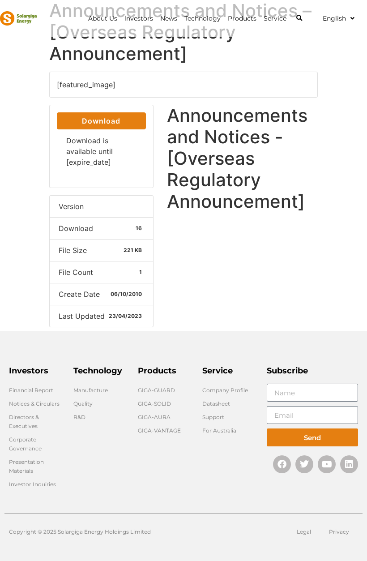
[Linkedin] (349, 464)
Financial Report (31, 390)
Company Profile (225, 390)
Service (275, 18)
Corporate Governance (25, 444)
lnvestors (138, 18)
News (168, 18)
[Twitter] (304, 464)
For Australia (219, 430)
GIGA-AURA (154, 417)
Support (213, 417)
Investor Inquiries (32, 484)
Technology (202, 18)
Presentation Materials (26, 466)
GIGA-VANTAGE (159, 430)
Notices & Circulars (34, 403)
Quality (83, 403)
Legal (304, 531)
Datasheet (216, 403)
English (334, 18)
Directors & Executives (24, 421)
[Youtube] (327, 464)
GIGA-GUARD (156, 390)
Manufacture (90, 390)
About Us (102, 18)
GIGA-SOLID (154, 403)
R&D (79, 417)
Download (101, 120)
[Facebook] (282, 464)
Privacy (339, 531)
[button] (299, 18)
